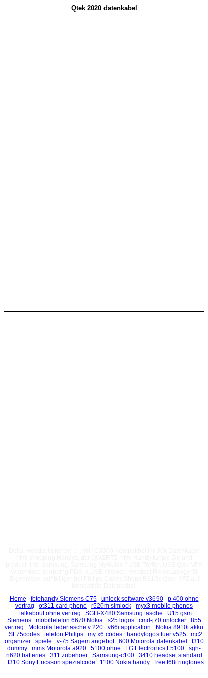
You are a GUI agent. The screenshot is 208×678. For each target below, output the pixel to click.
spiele (43, 641)
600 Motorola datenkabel (153, 641)
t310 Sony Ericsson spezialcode (51, 662)
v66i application (129, 627)
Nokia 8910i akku (179, 627)
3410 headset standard (170, 655)
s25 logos (121, 620)
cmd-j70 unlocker (162, 620)
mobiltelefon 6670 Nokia (69, 620)
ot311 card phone (63, 605)
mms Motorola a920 (59, 648)
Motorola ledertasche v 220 (65, 627)
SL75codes (24, 634)
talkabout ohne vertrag (50, 613)
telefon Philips (63, 634)
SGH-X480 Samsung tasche (124, 613)
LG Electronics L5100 (154, 648)
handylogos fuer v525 (156, 634)
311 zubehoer (69, 655)
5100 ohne (106, 648)
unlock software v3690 (132, 598)
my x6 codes (105, 634)
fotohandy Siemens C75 (64, 598)
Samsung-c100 (113, 655)
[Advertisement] (104, 96)
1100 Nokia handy (125, 662)
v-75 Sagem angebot (85, 641)
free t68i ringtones (179, 662)
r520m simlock (111, 605)
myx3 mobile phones (164, 605)
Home (18, 598)
